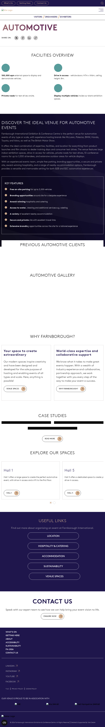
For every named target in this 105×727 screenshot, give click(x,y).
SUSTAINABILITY (53, 566)
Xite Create (91, 722)
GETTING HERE (13, 635)
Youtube (10, 676)
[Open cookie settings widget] (4, 723)
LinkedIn (10, 666)
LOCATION (53, 535)
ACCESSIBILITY (12, 642)
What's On (8, 3)
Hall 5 (70, 493)
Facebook (11, 681)
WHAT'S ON (11, 632)
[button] (50, 502)
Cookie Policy (31, 689)
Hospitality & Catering (53, 546)
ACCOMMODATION (53, 556)
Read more (50, 439)
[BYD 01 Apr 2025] (78, 422)
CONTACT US (12, 653)
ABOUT (9, 639)
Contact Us (41, 3)
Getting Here (24, 3)
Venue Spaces (12, 389)
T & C (7, 689)
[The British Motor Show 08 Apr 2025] (26, 422)
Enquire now (50, 616)
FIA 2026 (9, 649)
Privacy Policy (17, 689)
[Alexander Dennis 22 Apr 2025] (52, 428)
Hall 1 (9, 493)
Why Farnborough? (68, 389)
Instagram (11, 671)
